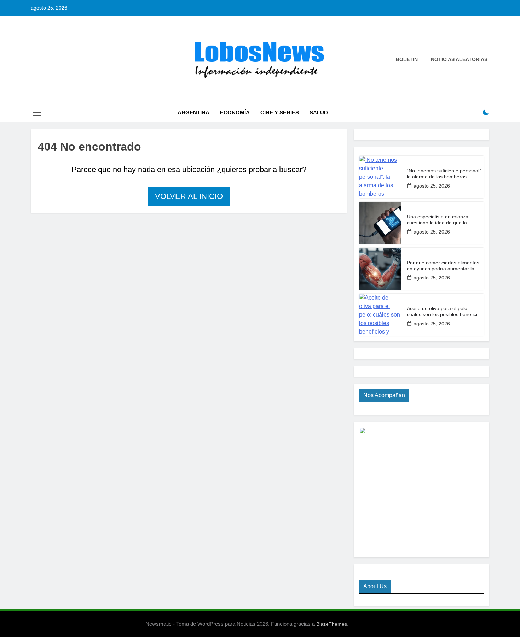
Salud (319, 113)
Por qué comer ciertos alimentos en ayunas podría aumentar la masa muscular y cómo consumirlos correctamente (443, 266)
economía (235, 113)
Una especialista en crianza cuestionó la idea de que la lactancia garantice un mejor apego (438, 220)
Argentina (193, 113)
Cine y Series (279, 113)
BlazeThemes (331, 624)
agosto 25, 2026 (432, 186)
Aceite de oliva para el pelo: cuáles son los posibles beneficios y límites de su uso (445, 312)
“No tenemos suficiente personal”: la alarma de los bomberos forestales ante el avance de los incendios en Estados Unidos (445, 174)
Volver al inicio (189, 196)
